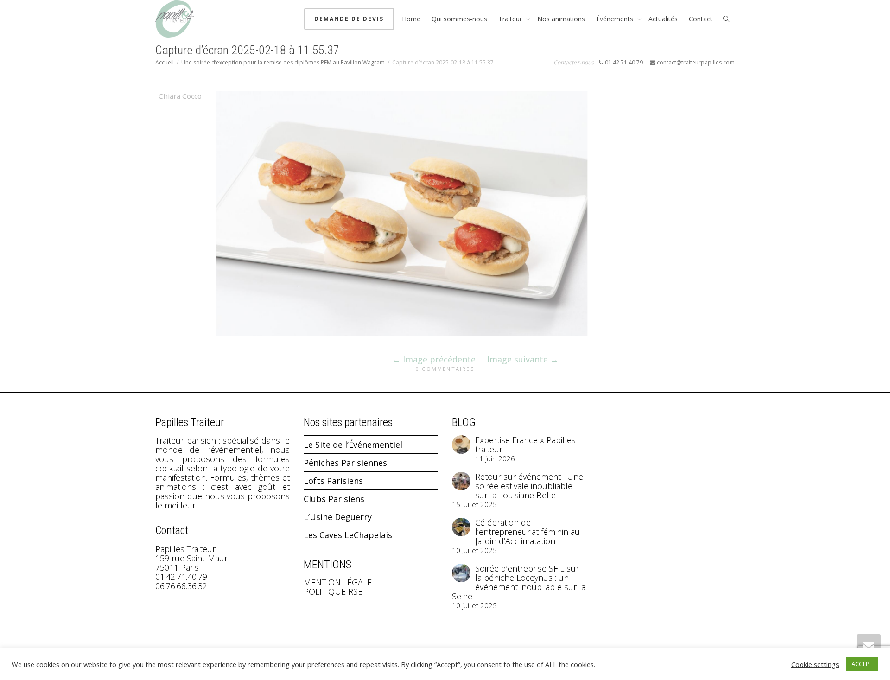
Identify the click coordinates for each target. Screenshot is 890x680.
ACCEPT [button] (862, 664)
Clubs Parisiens (334, 498)
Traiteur (511, 18)
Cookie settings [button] (815, 664)
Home (411, 18)
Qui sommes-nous (459, 18)
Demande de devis (349, 19)
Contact (700, 18)
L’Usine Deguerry (338, 516)
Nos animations (561, 18)
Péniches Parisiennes (345, 462)
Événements (615, 18)
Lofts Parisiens (333, 480)
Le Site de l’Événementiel (353, 444)
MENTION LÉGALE (338, 582)
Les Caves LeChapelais (348, 534)
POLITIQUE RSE (333, 591)
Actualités (663, 18)
